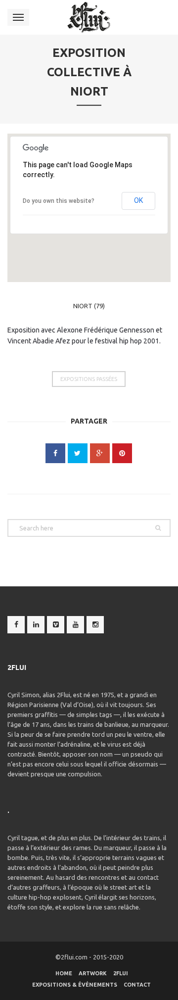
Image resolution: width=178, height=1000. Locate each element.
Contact (137, 985)
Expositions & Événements (74, 985)
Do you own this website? (58, 200)
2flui (120, 973)
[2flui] (89, 17)
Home (63, 973)
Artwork (93, 973)
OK (138, 200)
